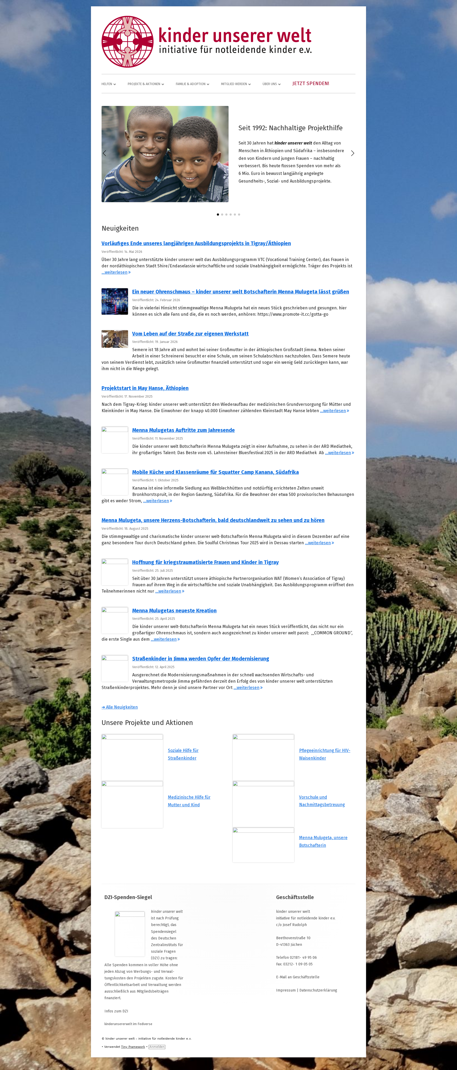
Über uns (270, 84)
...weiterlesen (116, 272)
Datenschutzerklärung (318, 990)
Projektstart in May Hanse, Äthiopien (145, 388)
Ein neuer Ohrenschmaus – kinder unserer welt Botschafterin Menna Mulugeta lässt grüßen (240, 292)
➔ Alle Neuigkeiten (120, 707)
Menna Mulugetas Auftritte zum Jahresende (183, 430)
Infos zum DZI (116, 1011)
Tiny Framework (133, 1047)
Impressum (286, 990)
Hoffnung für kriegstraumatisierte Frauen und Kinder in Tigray (205, 562)
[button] (218, 214)
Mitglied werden (234, 84)
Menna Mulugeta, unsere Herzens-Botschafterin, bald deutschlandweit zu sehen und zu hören (213, 520)
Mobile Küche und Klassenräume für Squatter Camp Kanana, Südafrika (215, 472)
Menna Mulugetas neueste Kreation (174, 611)
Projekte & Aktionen (144, 84)
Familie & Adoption (190, 84)
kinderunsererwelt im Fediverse (128, 1024)
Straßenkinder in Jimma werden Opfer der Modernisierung (200, 659)
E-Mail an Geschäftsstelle (297, 977)
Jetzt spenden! (311, 83)
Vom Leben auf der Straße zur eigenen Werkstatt (190, 334)
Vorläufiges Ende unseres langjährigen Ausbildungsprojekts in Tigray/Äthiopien (196, 243)
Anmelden (156, 1047)
